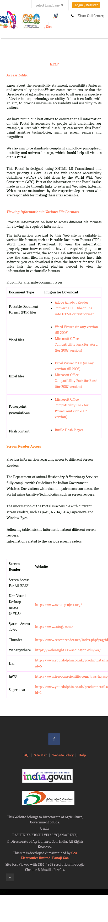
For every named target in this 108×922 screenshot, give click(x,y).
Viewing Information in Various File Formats (43, 212)
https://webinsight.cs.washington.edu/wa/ (68, 650)
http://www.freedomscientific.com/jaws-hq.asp (71, 676)
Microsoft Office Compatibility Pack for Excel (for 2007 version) (76, 381)
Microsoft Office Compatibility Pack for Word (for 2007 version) (76, 344)
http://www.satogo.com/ (54, 626)
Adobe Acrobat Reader (71, 302)
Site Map (40, 755)
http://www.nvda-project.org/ (58, 604)
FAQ (26, 755)
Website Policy (63, 755)
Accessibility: (17, 75)
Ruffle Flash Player (69, 430)
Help (82, 755)
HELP (54, 64)
